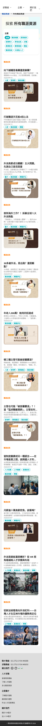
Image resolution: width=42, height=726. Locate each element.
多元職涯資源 (7, 685)
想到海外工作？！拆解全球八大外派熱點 (20, 215)
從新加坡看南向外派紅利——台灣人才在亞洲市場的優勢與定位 (20, 612)
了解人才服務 (7, 682)
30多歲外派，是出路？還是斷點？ (19, 265)
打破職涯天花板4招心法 (16, 116)
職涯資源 (5, 13)
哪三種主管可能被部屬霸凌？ (19, 359)
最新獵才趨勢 (7, 699)
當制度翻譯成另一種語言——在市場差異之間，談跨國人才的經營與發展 (20, 458)
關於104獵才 (6, 712)
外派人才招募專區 (8, 703)
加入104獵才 (6, 716)
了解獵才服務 (7, 695)
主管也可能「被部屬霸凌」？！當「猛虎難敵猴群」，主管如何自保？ (21, 408)
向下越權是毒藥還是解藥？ (18, 70)
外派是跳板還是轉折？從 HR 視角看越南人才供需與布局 (20, 558)
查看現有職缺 (7, 678)
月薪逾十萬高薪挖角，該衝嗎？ (20, 510)
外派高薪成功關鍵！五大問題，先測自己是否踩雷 (20, 165)
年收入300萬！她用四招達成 (18, 313)
